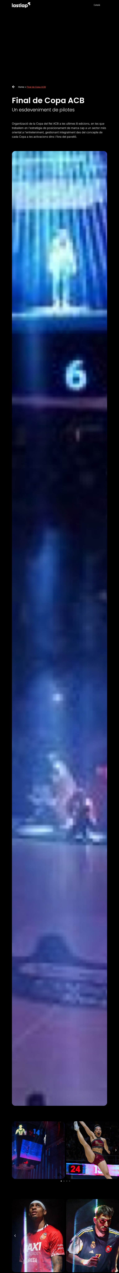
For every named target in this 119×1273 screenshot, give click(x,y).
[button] (15, 1150)
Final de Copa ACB (36, 87)
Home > (22, 87)
